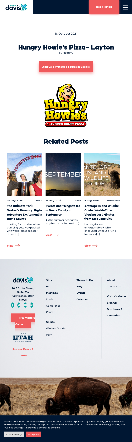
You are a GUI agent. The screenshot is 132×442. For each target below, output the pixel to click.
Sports (50, 321)
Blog (79, 286)
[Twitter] (19, 305)
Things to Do (84, 280)
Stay (49, 280)
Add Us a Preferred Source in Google (66, 66)
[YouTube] (25, 305)
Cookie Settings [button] (14, 434)
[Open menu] (125, 7)
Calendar (82, 299)
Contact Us (114, 286)
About (111, 280)
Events (80, 292)
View (10, 245)
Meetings (52, 292)
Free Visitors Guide (25, 321)
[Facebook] (12, 305)
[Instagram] (31, 305)
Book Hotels (104, 6)
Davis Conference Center (53, 306)
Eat (48, 286)
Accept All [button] (33, 434)
